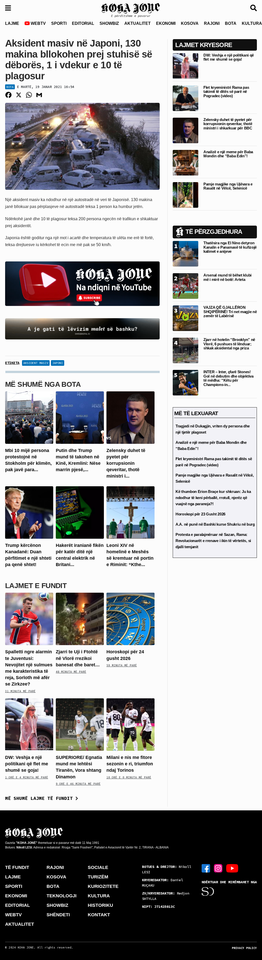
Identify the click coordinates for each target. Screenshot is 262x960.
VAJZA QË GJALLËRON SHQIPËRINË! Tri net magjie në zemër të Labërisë (230, 311)
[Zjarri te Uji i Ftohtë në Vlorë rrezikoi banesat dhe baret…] (80, 618)
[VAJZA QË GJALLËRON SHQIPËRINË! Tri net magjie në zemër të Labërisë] (185, 318)
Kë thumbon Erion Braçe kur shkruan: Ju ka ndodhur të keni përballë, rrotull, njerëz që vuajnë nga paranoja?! (213, 497)
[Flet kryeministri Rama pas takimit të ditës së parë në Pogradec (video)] (185, 98)
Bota (10, 87)
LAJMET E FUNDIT (36, 586)
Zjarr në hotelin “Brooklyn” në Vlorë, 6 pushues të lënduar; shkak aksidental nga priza (229, 343)
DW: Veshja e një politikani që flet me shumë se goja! (26, 764)
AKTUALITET (137, 23)
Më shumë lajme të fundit (40, 798)
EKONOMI (166, 23)
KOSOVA (190, 23)
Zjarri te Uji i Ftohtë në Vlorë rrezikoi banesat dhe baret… (78, 658)
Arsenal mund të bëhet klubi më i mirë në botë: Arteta (227, 277)
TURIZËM (98, 876)
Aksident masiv (35, 363)
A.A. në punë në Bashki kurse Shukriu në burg (215, 524)
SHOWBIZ (109, 23)
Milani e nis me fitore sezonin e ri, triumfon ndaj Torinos (129, 764)
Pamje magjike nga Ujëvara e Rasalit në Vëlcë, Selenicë (228, 186)
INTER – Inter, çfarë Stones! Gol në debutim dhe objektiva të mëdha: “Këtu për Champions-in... (228, 378)
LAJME (12, 23)
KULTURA (99, 895)
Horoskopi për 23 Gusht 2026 (200, 514)
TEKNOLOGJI (62, 895)
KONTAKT (99, 914)
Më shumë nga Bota (43, 384)
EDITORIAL (83, 23)
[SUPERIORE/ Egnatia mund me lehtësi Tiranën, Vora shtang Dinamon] (80, 724)
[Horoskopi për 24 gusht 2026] (130, 618)
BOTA (230, 23)
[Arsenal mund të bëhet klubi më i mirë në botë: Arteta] (185, 286)
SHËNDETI (58, 914)
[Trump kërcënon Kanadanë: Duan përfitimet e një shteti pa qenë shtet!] (29, 512)
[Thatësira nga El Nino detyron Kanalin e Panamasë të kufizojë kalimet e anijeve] (185, 253)
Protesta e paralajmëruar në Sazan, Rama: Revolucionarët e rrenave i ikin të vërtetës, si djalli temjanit (213, 540)
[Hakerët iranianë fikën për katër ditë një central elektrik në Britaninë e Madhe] (80, 512)
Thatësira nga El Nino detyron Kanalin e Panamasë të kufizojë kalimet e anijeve (230, 247)
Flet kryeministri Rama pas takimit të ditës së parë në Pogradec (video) (226, 91)
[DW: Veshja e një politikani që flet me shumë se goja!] (29, 724)
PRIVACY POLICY (244, 948)
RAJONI (212, 23)
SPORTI (59, 23)
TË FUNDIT (17, 867)
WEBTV (38, 23)
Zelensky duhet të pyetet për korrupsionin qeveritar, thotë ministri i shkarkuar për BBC (227, 123)
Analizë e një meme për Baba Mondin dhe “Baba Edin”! (228, 154)
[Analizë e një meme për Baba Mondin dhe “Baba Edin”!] (185, 162)
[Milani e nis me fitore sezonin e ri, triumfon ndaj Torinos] (130, 724)
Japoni (57, 363)
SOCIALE (98, 867)
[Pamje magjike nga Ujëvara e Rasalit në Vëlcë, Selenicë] (185, 194)
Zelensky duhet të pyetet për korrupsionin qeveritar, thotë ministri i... (125, 463)
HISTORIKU (100, 905)
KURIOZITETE (103, 886)
